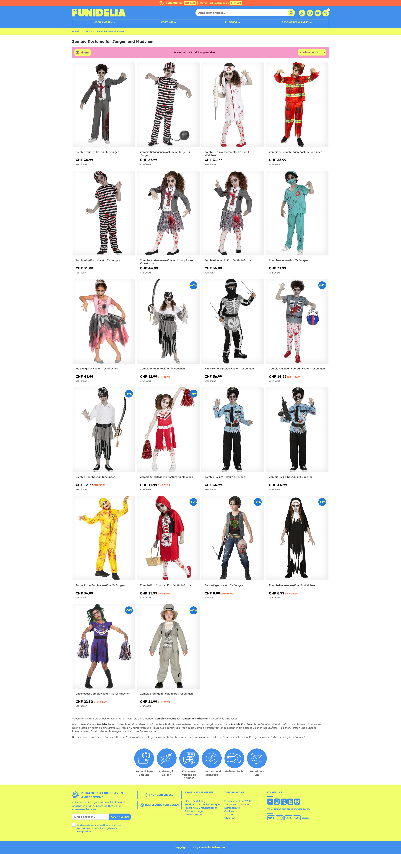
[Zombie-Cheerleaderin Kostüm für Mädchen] (168, 429)
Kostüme (167, 22)
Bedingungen (84, 828)
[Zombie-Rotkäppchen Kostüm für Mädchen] (168, 538)
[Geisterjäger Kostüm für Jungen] (232, 538)
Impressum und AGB (237, 804)
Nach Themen (103, 22)
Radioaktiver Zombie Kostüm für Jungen (100, 585)
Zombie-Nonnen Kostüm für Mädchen (292, 585)
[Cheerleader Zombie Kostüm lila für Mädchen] (104, 646)
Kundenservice (161, 794)
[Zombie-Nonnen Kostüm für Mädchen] (297, 538)
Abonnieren (120, 816)
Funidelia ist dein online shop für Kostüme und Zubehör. (99, 12)
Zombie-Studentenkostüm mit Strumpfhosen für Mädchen (167, 262)
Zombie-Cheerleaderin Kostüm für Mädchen (166, 476)
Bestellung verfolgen (161, 804)
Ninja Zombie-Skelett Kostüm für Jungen (229, 368)
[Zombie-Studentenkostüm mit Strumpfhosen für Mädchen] (168, 213)
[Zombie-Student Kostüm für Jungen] (104, 104)
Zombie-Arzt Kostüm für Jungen (288, 260)
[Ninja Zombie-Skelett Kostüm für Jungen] (232, 321)
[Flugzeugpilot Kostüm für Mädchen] (104, 321)
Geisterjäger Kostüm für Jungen (224, 585)
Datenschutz (232, 807)
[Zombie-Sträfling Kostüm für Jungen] (104, 213)
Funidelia (76, 31)
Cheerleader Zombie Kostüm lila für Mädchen (103, 693)
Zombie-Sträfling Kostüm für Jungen (98, 260)
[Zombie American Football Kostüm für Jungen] (297, 321)
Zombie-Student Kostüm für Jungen (97, 152)
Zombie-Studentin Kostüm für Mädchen (229, 260)
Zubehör (231, 22)
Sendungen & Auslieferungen (202, 804)
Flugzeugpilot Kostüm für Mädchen (97, 368)
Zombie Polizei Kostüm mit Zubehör (290, 476)
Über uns (229, 818)
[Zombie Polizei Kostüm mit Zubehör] (297, 429)
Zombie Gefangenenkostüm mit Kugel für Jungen (165, 153)
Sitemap (229, 814)
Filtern (85, 52)
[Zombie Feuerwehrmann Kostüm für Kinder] (297, 104)
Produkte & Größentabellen (201, 807)
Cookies (229, 811)
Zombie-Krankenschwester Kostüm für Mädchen (228, 153)
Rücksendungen (194, 811)
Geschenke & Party (295, 22)
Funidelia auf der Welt (237, 801)
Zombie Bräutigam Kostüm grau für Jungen (166, 693)
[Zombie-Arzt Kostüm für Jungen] (297, 213)
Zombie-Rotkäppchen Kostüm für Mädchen (166, 585)
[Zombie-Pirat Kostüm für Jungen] (104, 429)
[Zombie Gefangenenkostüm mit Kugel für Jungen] (168, 104)
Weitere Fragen (194, 814)
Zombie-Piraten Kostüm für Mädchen (162, 368)
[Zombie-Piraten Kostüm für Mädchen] (168, 321)
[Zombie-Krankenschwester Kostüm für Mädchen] (232, 104)
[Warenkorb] (325, 13)
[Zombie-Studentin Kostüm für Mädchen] (232, 213)
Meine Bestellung (195, 801)
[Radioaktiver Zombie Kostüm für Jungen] (104, 538)
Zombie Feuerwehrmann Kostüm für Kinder (295, 152)
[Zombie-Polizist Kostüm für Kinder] (232, 429)
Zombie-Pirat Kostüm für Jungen (95, 476)
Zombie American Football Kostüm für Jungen (297, 368)
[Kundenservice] (310, 13)
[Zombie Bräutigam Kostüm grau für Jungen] (168, 646)
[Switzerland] (270, 801)
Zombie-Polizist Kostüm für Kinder (225, 476)
